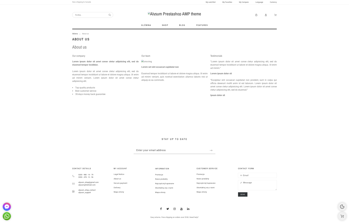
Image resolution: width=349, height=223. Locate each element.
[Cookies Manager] (342, 207)
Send (242, 194)
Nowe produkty (161, 179)
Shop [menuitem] (165, 25)
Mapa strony (119, 192)
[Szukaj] (110, 15)
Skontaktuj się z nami (164, 188)
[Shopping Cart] (342, 216)
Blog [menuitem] (182, 25)
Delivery (117, 188)
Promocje (159, 175)
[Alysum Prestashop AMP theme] (174, 14)
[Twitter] (167, 209)
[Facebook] (161, 209)
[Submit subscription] (211, 150)
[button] (7, 216)
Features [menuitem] (202, 25)
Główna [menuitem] (146, 25)
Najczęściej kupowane (164, 183)
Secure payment (120, 183)
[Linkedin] (188, 209)
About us (117, 179)
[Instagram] (174, 209)
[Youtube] (181, 209)
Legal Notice (119, 174)
